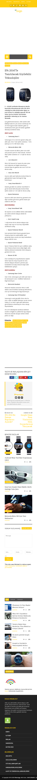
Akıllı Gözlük (9, 481)
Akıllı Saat (8, 452)
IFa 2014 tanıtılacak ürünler (13, 326)
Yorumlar (20, 599)
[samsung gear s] (18, 93)
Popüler (13, 599)
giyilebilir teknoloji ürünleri (13, 322)
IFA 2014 (7, 65)
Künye (23, 1)
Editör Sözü (9, 747)
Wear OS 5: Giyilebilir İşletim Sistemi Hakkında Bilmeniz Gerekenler (21, 616)
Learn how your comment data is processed (16, 566)
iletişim (6, 691)
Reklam (8, 739)
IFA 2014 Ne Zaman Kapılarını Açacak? (10, 418)
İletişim (29, 1)
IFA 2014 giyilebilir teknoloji (13, 324)
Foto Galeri (25, 63)
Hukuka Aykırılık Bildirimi (14, 767)
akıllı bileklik (17, 320)
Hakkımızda (16, 1)
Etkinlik (19, 63)
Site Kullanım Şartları (13, 763)
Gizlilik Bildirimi (11, 760)
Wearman (7, 82)
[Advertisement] (18, 34)
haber (24, 322)
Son (7, 599)
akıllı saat (25, 320)
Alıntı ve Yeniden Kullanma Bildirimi (17, 771)
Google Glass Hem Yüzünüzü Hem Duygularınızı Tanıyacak (26, 421)
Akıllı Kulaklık (8, 63)
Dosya (15, 63)
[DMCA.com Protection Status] (8, 723)
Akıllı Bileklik (31, 777)
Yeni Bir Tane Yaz (26, 528)
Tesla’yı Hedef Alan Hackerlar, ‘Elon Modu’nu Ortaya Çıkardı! (21, 626)
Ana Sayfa (8, 1)
